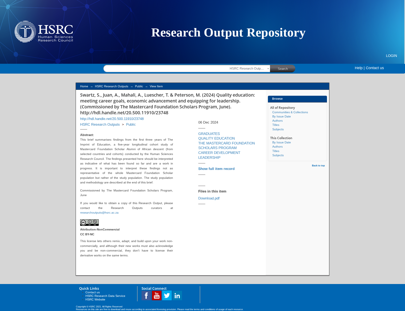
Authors (277, 120)
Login (391, 56)
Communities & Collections (290, 112)
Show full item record (216, 169)
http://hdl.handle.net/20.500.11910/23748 (112, 119)
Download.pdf (209, 198)
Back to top (318, 165)
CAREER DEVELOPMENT (219, 153)
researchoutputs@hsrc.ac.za (99, 212)
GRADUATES (209, 134)
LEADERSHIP (209, 158)
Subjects (278, 129)
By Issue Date (281, 116)
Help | (360, 68)
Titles (275, 125)
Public (139, 86)
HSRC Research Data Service (105, 296)
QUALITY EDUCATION (216, 138)
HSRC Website (95, 299)
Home (84, 86)
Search (283, 68)
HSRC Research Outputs (111, 86)
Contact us (375, 68)
